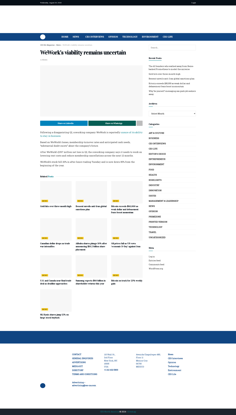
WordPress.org (156, 268)
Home (64, 36)
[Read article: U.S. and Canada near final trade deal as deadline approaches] (56, 266)
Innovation (155, 190)
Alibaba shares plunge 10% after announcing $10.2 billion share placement (91, 246)
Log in (152, 256)
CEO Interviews (94, 36)
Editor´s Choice (157, 154)
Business (154, 138)
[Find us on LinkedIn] (42, 37)
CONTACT (76, 354)
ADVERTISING (79, 362)
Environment (150, 36)
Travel (152, 232)
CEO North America (109, 411)
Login (193, 3)
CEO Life (168, 36)
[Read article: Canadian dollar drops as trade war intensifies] (56, 229)
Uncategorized (157, 237)
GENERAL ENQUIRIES (82, 358)
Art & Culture (156, 133)
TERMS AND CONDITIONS (84, 374)
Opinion (113, 36)
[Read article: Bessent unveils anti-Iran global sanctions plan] (91, 192)
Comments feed (156, 264)
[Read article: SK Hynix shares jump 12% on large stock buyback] (56, 300)
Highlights (155, 180)
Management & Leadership (164, 201)
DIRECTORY (77, 370)
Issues (152, 195)
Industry (154, 185)
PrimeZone (155, 216)
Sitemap (132, 411)
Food (151, 169)
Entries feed (155, 260)
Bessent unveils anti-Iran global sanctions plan (171, 78)
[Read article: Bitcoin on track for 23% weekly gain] (127, 266)
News (76, 36)
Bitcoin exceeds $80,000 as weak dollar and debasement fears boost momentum (124, 209)
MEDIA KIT (77, 366)
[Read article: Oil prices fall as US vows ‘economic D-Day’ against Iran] (127, 229)
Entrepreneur (157, 159)
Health (153, 175)
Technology (130, 36)
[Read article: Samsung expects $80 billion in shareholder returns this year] (91, 266)
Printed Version (158, 222)
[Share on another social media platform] (140, 123)
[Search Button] (195, 37)
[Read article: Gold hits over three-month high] (56, 192)
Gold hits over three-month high (55, 206)
